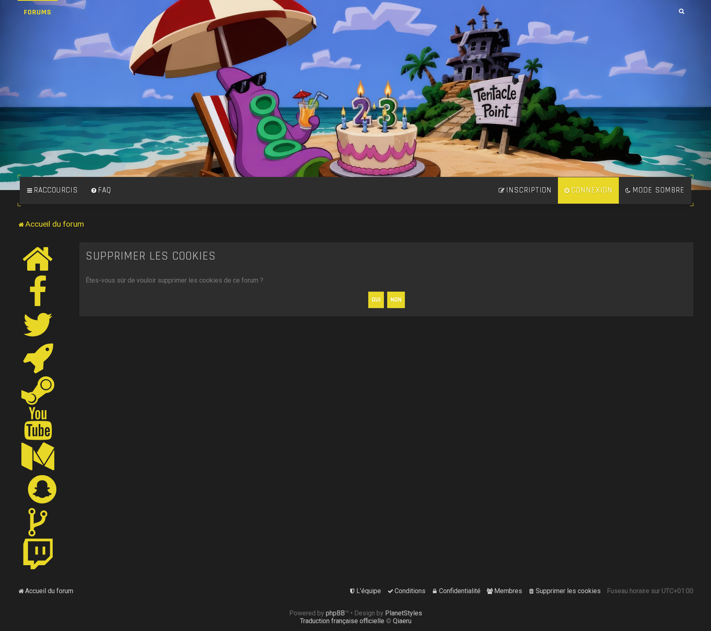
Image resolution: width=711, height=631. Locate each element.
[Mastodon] (38, 456)
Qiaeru (402, 621)
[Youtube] (38, 423)
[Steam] (38, 390)
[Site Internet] (38, 258)
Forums (37, 12)
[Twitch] (38, 554)
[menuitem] (100, 190)
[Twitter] (38, 324)
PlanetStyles (403, 613)
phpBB (335, 613)
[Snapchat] (42, 489)
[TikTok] (38, 522)
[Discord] (38, 357)
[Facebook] (38, 291)
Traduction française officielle (342, 621)
